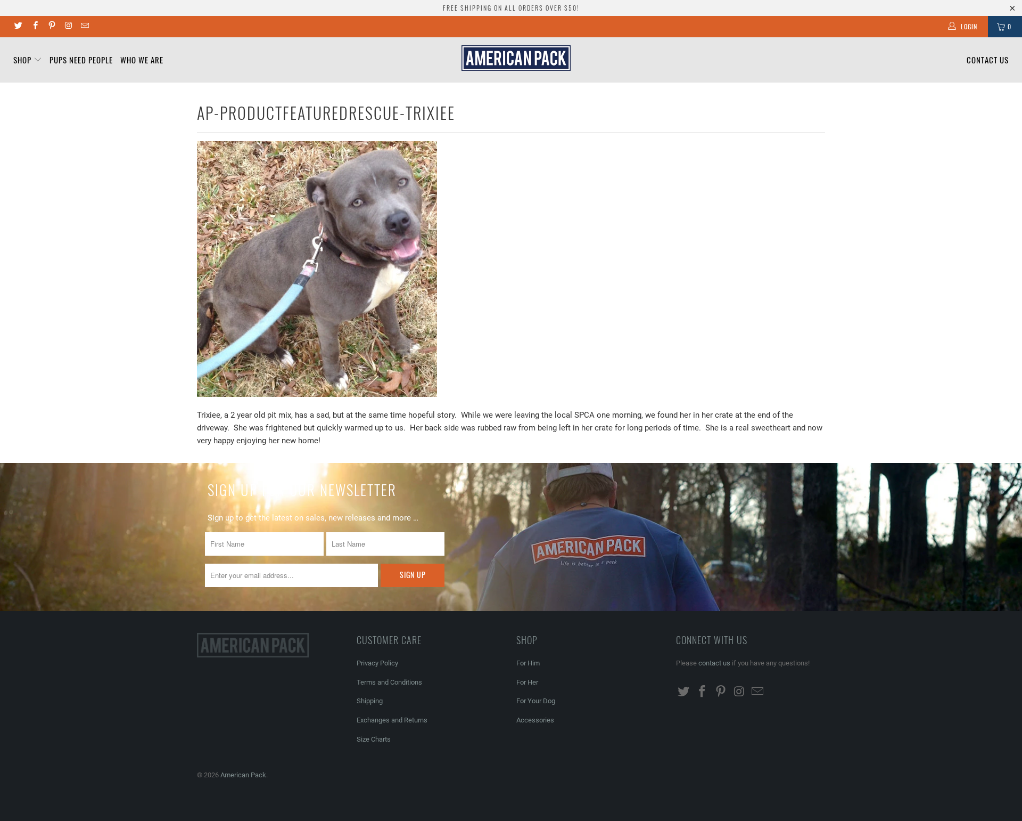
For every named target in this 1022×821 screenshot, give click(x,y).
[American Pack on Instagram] (67, 26)
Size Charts (374, 739)
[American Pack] (516, 58)
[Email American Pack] (84, 26)
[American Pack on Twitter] (17, 26)
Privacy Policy (377, 663)
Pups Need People (81, 60)
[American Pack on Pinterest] (51, 26)
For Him (528, 663)
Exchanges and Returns (392, 720)
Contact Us (988, 60)
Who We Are (141, 60)
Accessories (535, 720)
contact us (714, 663)
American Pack (243, 775)
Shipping (370, 701)
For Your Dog (535, 701)
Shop (23, 60)
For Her (527, 682)
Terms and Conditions (389, 682)
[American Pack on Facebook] (34, 26)
